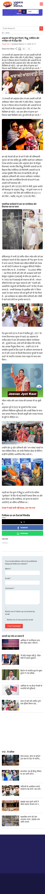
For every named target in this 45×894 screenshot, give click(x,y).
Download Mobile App (22, 888)
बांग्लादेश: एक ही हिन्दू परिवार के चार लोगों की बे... (30, 772)
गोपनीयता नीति (32, 877)
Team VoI (6, 44)
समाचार (8, 33)
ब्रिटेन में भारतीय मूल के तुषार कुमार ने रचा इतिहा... (31, 671)
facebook (24, 527)
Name (8, 569)
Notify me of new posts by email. (20, 620)
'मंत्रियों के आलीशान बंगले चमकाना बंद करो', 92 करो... (31, 787)
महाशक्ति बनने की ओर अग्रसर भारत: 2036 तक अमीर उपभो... (30, 819)
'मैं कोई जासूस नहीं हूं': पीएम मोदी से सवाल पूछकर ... (30, 656)
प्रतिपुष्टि (23, 877)
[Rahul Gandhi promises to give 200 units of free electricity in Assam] (10, 760)
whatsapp (24, 533)
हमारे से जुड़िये (11, 866)
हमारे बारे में (9, 877)
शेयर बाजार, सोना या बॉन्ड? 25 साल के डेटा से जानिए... (30, 757)
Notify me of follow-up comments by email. (20, 612)
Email (8, 578)
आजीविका (16, 877)
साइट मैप (40, 877)
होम (3, 33)
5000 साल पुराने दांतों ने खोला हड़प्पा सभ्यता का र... (30, 802)
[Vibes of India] (12, 4)
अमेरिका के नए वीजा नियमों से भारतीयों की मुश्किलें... (31, 687)
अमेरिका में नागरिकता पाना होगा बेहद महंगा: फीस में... (30, 641)
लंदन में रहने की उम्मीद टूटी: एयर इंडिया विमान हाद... (30, 702)
